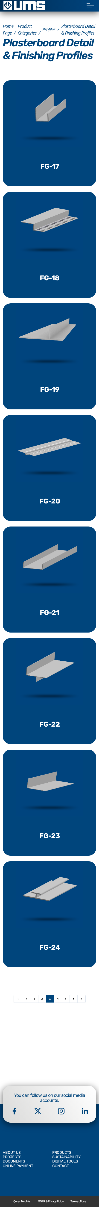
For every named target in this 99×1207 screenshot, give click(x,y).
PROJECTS (12, 1157)
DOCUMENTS (14, 1161)
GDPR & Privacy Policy (51, 1201)
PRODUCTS (61, 1152)
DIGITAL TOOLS (65, 1161)
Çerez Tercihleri (22, 1201)
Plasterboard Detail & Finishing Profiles (78, 29)
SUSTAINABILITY (66, 1157)
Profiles (48, 29)
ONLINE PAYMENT (18, 1166)
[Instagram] (61, 1111)
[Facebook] (14, 1111)
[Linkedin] (84, 1111)
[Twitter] (37, 1111)
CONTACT (60, 1166)
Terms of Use (78, 1201)
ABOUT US (12, 1152)
